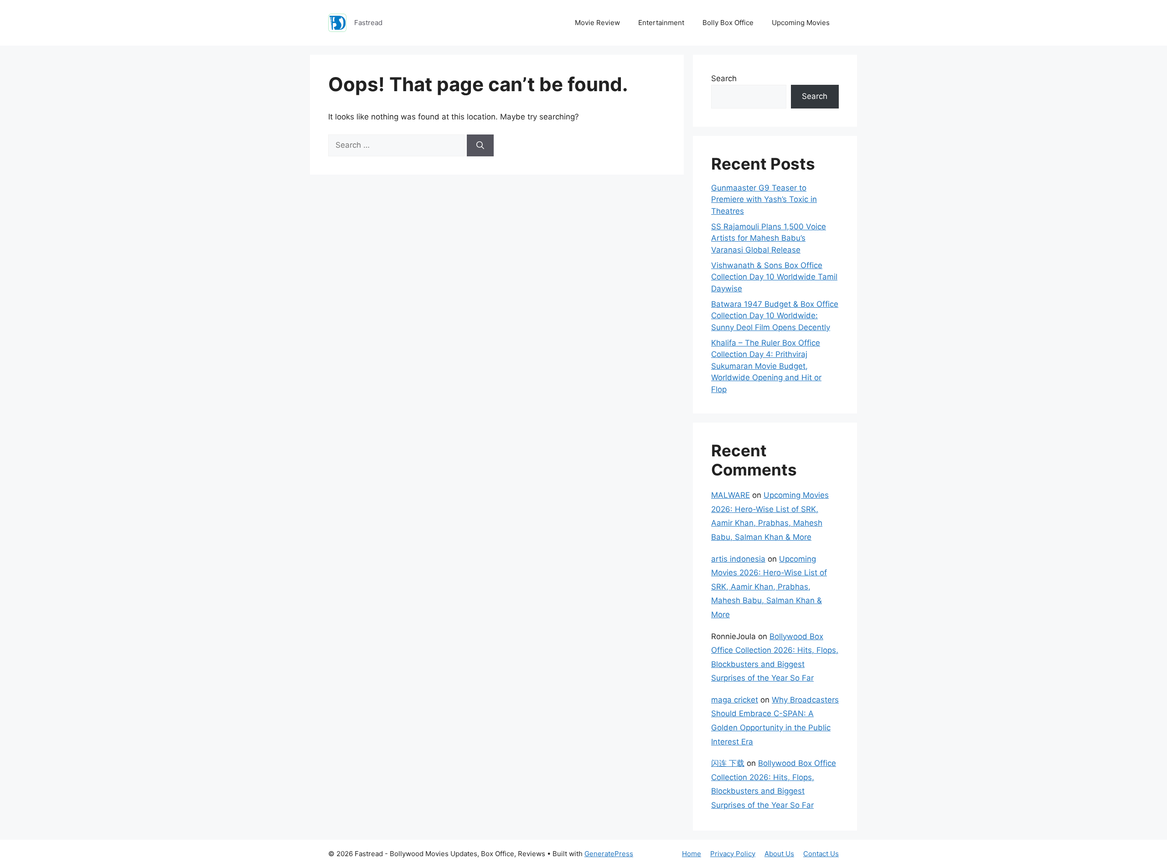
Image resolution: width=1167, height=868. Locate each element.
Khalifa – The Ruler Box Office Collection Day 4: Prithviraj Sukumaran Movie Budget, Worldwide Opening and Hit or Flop (766, 366)
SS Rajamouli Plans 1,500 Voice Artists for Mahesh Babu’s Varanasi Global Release (768, 238)
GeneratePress (608, 853)
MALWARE (730, 495)
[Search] (480, 145)
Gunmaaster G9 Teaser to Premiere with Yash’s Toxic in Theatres (764, 199)
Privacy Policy (732, 853)
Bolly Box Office (728, 22)
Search (724, 78)
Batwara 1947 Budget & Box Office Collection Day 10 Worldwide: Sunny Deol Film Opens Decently (774, 316)
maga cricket (734, 699)
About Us (779, 853)
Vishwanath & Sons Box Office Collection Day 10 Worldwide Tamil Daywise (774, 277)
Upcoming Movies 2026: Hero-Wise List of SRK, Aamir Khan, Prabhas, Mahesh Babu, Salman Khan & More (769, 586)
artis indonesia (738, 558)
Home (691, 853)
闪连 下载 (727, 763)
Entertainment (661, 22)
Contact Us (821, 853)
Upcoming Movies (801, 22)
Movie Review (597, 22)
